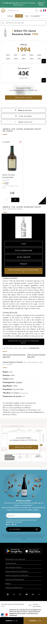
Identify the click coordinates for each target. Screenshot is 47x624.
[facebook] (7, 594)
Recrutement (10, 563)
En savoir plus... (24, 393)
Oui (9, 524)
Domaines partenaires (14, 580)
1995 (39, 59)
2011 (15, 55)
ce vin (12, 620)
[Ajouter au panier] (15, 200)
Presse (8, 584)
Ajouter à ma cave (25, 122)
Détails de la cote (23, 98)
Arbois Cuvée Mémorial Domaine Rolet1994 (14, 355)
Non (15, 524)
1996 (31, 59)
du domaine (25, 110)
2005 (31, 55)
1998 (15, 59)
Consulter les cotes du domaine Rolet (23, 342)
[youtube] (27, 594)
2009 (23, 55)
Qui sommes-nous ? (13, 567)
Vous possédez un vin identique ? (23, 271)
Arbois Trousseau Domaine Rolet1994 (36, 355)
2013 (8, 55)
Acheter (10, 16)
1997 (23, 59)
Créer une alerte (25, 116)
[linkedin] (33, 594)
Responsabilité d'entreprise (16, 571)
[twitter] (14, 594)
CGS (30, 605)
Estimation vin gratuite (15, 559)
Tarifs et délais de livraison (17, 575)
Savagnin (19, 382)
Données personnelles (37, 605)
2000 (8, 59)
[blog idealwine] (39, 594)
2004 (39, 55)
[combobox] (8, 200)
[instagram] (20, 594)
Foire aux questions (13, 588)
